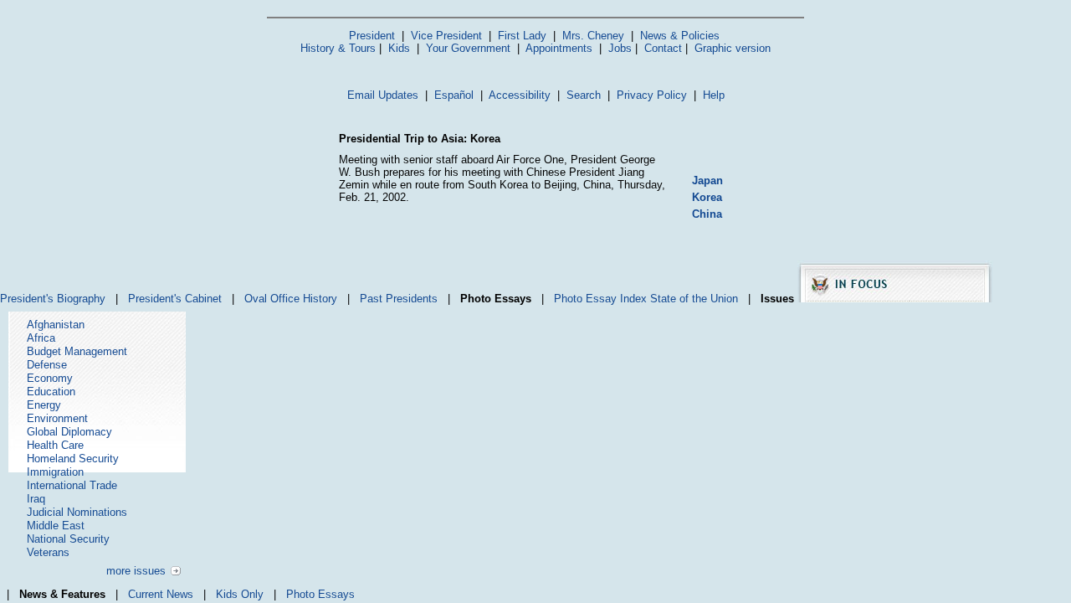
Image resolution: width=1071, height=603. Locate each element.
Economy (50, 378)
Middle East (56, 525)
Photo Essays (320, 594)
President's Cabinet (175, 298)
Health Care (55, 445)
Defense (47, 364)
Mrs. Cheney (593, 35)
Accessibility (520, 95)
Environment (57, 418)
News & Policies (680, 35)
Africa (41, 338)
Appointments (558, 48)
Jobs (620, 48)
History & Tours (338, 48)
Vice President (446, 35)
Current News (160, 594)
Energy (44, 405)
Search (583, 95)
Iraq (36, 498)
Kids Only (240, 594)
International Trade (72, 485)
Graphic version (732, 48)
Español (454, 95)
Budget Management (77, 351)
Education (51, 391)
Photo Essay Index (600, 298)
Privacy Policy (652, 95)
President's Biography (52, 298)
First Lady (522, 35)
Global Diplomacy (69, 431)
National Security (68, 539)
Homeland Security (73, 458)
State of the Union (694, 298)
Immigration (55, 472)
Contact (663, 48)
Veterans (48, 552)
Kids (399, 48)
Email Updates (382, 95)
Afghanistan (56, 324)
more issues (136, 570)
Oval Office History (290, 298)
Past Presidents (399, 298)
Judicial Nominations (77, 512)
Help (714, 95)
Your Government (468, 48)
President (372, 35)
